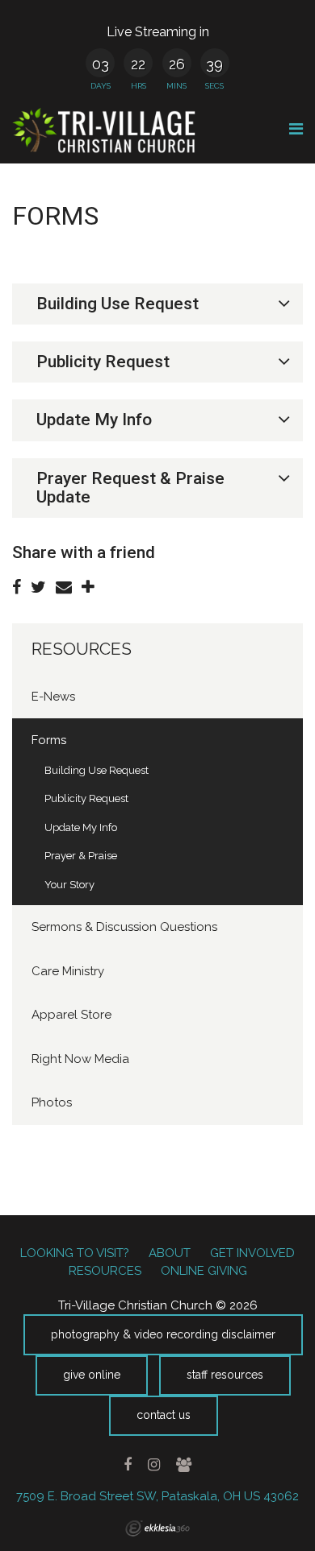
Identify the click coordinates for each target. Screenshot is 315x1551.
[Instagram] (153, 1465)
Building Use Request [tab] (117, 303)
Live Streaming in (158, 31)
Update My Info (80, 827)
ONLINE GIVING (204, 1271)
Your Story (69, 885)
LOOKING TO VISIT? (74, 1253)
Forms (49, 740)
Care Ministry (68, 971)
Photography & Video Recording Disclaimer (163, 1334)
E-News (53, 696)
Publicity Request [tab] (103, 361)
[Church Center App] (183, 1465)
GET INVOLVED (252, 1253)
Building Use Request (96, 770)
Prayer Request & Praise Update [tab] (130, 488)
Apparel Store (71, 1014)
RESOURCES (82, 649)
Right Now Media (80, 1059)
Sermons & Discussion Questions (124, 927)
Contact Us (163, 1414)
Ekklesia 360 (157, 1528)
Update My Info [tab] (94, 419)
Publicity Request (86, 798)
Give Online (91, 1374)
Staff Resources (225, 1374)
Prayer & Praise (80, 856)
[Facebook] (128, 1465)
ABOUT (170, 1253)
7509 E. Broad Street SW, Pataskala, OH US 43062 (157, 1496)
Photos (52, 1102)
